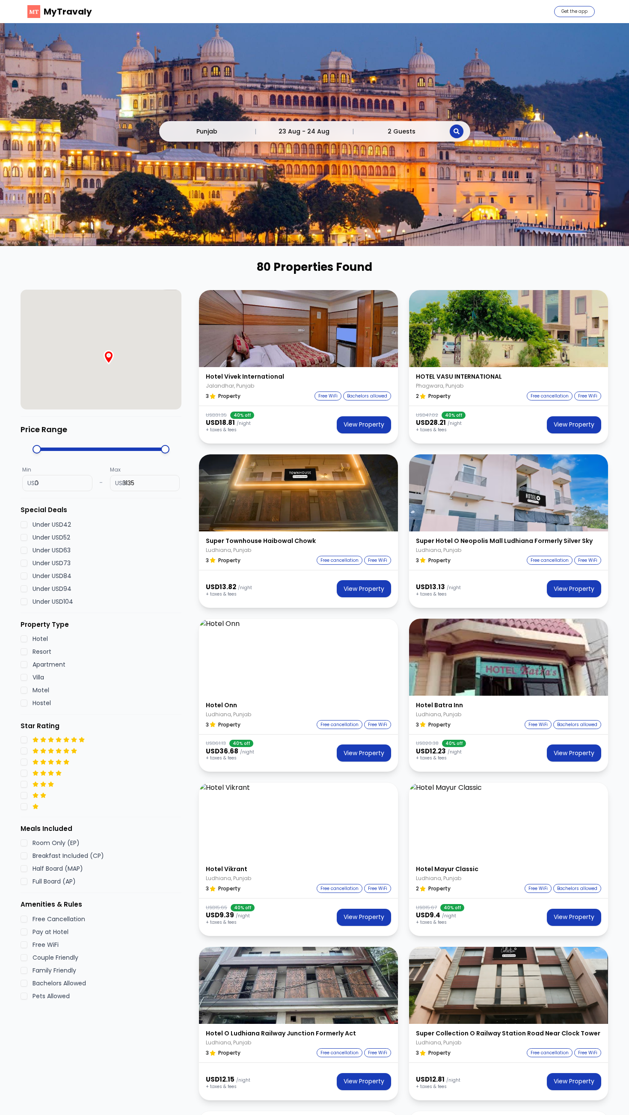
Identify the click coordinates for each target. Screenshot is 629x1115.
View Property (364, 424)
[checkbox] (24, 524)
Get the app (574, 11)
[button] (298, 328)
